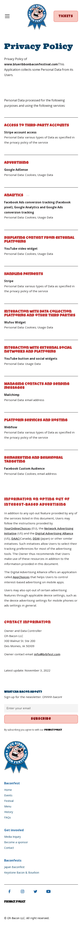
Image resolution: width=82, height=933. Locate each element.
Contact (9, 848)
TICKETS (66, 16)
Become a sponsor (16, 842)
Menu (7, 806)
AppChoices (21, 577)
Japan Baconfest (14, 867)
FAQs (7, 817)
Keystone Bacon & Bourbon (21, 872)
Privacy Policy (14, 901)
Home (8, 790)
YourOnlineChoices (17, 528)
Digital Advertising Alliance (54, 533)
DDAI (36, 538)
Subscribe (41, 719)
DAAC (15, 538)
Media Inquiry (12, 836)
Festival (9, 801)
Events (8, 795)
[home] (37, 16)
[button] (11, 16)
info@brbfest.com (47, 654)
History (8, 812)
